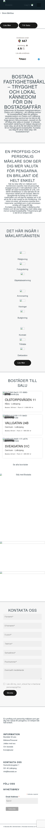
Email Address (13, 796)
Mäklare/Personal (10, 740)
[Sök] (18, 5)
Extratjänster (8, 750)
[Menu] (37, 5)
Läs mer (7, 25)
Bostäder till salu (9, 737)
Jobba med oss (9, 743)
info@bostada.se (10, 771)
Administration (17, 826)
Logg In (27, 5)
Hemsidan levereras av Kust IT (31, 826)
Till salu (26, 25)
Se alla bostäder (20, 464)
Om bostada (8, 746)
